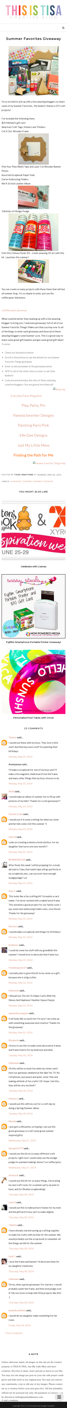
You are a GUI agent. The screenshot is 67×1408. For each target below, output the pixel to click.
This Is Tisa (25, 1406)
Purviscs (13, 926)
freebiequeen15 (18, 967)
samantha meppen (19, 1013)
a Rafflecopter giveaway (14, 310)
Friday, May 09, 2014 (20, 1325)
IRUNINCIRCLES (17, 859)
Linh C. (12, 1256)
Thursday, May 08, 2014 (21, 1194)
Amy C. (12, 891)
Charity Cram (16, 814)
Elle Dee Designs (33, 435)
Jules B (12, 837)
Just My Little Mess (33, 445)
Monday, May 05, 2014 (20, 756)
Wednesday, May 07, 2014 (22, 1140)
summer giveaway (43, 481)
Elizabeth (14, 1040)
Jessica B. (14, 1175)
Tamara (13, 737)
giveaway (15, 481)
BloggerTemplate (48, 1406)
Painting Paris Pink (33, 425)
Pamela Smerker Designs (33, 415)
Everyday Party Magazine (26, 395)
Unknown (14, 990)
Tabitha (13, 1225)
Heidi (11, 791)
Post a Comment (13, 1333)
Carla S (12, 1202)
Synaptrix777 (16, 1148)
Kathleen (14, 945)
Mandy (12, 1121)
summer (27, 481)
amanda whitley (17, 1310)
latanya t (13, 1098)
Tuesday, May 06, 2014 (21, 1055)
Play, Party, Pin (33, 405)
